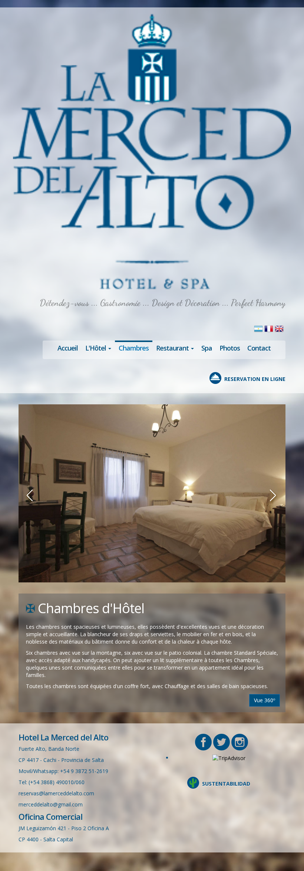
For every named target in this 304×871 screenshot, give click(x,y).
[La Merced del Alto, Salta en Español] (259, 328)
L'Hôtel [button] (96, 348)
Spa (206, 348)
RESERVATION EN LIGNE (254, 378)
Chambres (134, 348)
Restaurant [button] (173, 348)
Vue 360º (264, 700)
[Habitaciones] (152, 493)
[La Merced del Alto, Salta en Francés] (269, 328)
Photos (229, 348)
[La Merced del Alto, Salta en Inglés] (279, 328)
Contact (259, 348)
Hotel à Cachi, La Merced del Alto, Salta (152, 152)
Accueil (67, 348)
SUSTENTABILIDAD (226, 783)
